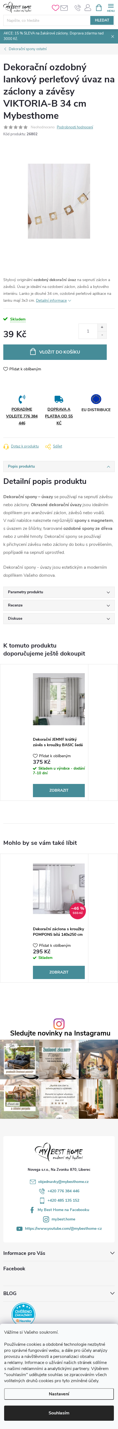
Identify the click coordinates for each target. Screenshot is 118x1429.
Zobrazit (59, 790)
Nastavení (59, 1394)
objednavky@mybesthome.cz (63, 1181)
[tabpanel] (59, 732)
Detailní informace (51, 300)
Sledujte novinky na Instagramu (60, 1033)
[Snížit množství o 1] (101, 335)
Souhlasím (59, 1413)
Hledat (102, 20)
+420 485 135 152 (63, 1200)
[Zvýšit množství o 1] (101, 327)
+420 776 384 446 (63, 1191)
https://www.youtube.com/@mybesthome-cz (63, 1228)
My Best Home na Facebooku (63, 1209)
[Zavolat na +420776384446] (77, 7)
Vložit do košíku (59, 352)
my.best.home (63, 1219)
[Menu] (110, 7)
